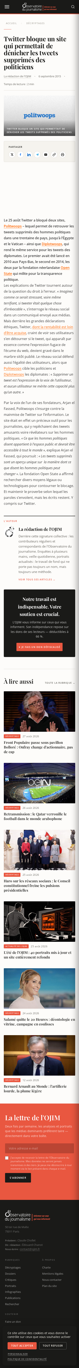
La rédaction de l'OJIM (17, 76)
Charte (46, 1267)
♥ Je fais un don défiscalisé (39, 647)
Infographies (13, 1292)
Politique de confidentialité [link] (27, 1359)
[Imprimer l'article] (62, 154)
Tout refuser (53, 1345)
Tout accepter (22, 1345)
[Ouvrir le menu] (7, 7)
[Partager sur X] (12, 154)
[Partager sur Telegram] (37, 154)
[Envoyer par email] (45, 154)
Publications (12, 1298)
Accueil (11, 23)
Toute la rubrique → (60, 682)
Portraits (10, 1286)
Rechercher (12, 1304)
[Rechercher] (73, 7)
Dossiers (10, 1273)
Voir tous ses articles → (37, 579)
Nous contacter (52, 1280)
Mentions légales (52, 1273)
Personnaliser (18, 1354)
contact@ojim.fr (30, 1249)
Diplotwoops (52, 244)
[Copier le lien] (54, 154)
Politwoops (13, 226)
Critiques (10, 1280)
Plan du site (49, 1286)
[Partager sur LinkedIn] (28, 154)
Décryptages (35, 23)
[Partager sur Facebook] (20, 154)
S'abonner (18, 1178)
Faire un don (13, 1322)
